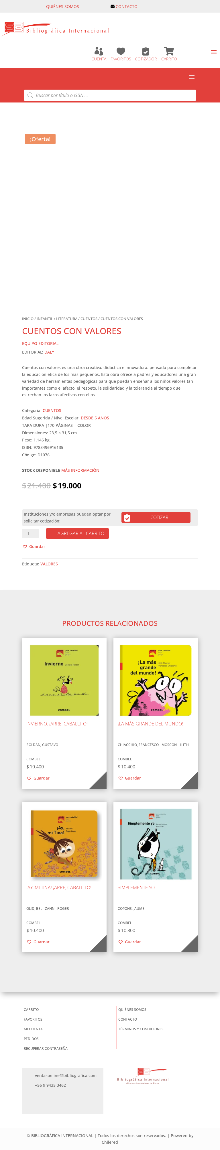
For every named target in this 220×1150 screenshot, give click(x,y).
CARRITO (169, 59)
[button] (33, 546)
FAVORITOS (121, 59)
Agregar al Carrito (81, 533)
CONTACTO (127, 6)
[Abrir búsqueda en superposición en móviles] (110, 95)
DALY (49, 352)
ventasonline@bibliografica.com (66, 1075)
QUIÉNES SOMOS (62, 6)
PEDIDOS (31, 1038)
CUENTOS (88, 318)
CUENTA (98, 59)
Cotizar (159, 517)
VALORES (49, 564)
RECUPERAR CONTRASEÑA (46, 1048)
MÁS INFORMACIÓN (80, 470)
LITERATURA (66, 318)
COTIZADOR (146, 59)
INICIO (28, 318)
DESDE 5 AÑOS (95, 418)
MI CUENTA (33, 1029)
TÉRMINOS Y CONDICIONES (141, 1029)
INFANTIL (45, 318)
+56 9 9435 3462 (50, 1085)
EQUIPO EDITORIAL (40, 343)
